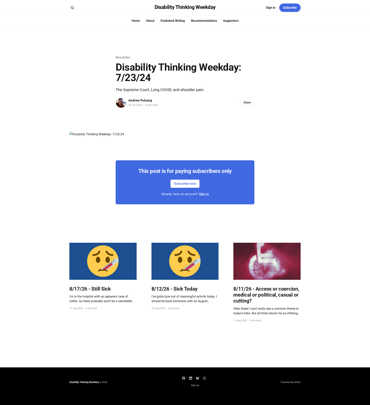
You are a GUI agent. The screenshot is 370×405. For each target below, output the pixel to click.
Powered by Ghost (291, 382)
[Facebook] (183, 378)
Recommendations (204, 21)
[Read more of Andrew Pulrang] (121, 102)
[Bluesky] (197, 378)
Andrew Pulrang (140, 100)
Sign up (195, 385)
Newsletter (123, 57)
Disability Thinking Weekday (185, 7)
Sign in (270, 7)
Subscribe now (185, 183)
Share (247, 102)
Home (136, 21)
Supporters (231, 21)
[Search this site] (72, 8)
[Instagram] (204, 378)
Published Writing (173, 21)
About (150, 21)
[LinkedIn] (190, 378)
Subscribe (290, 7)
